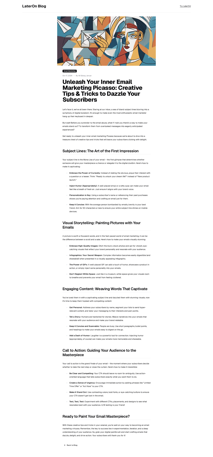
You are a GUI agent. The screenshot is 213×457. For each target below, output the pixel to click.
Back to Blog (72, 445)
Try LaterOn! (185, 6)
